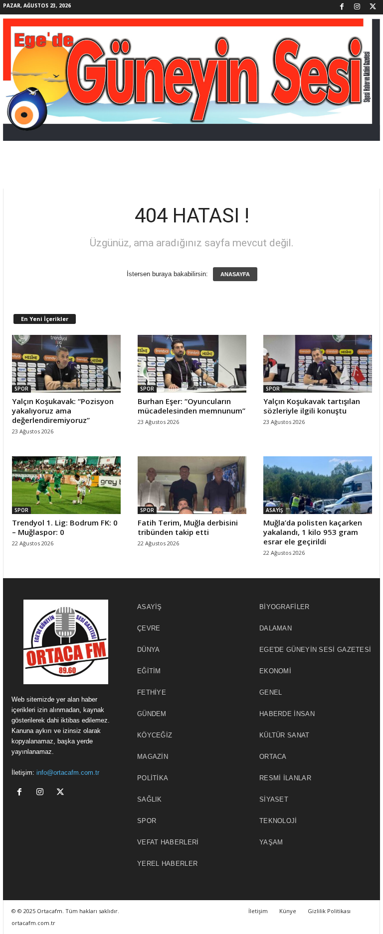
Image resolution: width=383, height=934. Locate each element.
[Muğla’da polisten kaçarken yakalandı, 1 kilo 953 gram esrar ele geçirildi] (317, 485)
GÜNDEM (152, 714)
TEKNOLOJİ (278, 821)
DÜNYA (148, 649)
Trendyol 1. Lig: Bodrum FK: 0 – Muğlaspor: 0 (65, 527)
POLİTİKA (152, 778)
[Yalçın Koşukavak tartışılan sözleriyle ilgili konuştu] (317, 364)
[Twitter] (373, 7)
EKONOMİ (275, 671)
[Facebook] (342, 7)
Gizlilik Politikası (329, 911)
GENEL (270, 692)
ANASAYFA (235, 274)
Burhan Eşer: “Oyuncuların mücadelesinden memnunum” (191, 405)
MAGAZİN (152, 756)
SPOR (21, 388)
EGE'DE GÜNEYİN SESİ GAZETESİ (315, 649)
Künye (287, 911)
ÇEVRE (149, 628)
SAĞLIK (149, 799)
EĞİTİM (149, 671)
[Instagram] (357, 7)
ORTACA (273, 756)
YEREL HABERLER (167, 863)
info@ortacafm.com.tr (67, 772)
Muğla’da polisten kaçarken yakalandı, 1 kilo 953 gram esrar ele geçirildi (312, 532)
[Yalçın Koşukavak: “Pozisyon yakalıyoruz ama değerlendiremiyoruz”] (66, 364)
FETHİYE (151, 692)
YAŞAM (271, 842)
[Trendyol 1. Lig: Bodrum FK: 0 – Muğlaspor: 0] (66, 485)
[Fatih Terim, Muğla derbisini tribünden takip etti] (192, 485)
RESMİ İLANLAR (285, 778)
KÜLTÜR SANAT (284, 735)
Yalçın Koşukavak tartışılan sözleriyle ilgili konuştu (311, 405)
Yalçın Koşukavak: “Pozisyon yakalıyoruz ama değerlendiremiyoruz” (63, 410)
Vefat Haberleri (168, 842)
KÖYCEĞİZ (154, 735)
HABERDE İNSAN (287, 714)
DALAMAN (275, 628)
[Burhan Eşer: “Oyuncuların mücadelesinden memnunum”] (192, 364)
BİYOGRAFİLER (284, 607)
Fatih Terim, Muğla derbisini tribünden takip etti (188, 527)
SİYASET (273, 799)
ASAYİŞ (274, 510)
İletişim (258, 911)
